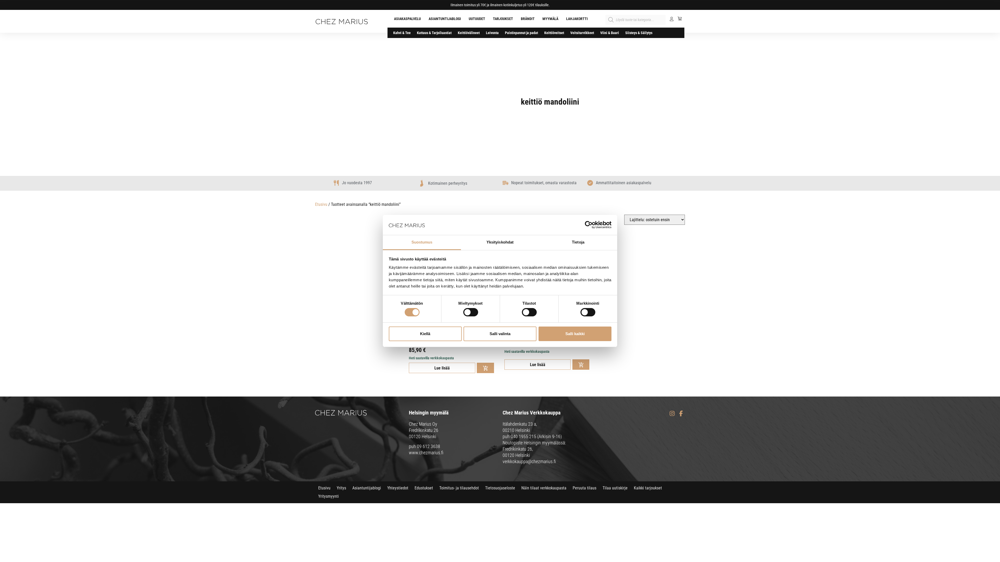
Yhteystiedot (397, 488)
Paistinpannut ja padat (521, 33)
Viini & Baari (609, 33)
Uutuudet (477, 19)
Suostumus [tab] (422, 242)
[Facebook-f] (681, 414)
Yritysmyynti (328, 496)
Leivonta (492, 33)
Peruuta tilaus (584, 488)
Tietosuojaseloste (500, 488)
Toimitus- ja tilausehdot (459, 488)
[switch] (470, 312)
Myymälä (550, 19)
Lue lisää (442, 368)
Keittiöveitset (554, 33)
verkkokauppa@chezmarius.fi (529, 461)
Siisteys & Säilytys (638, 33)
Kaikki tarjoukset (648, 488)
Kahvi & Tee (402, 33)
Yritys (341, 488)
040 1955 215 (523, 436)
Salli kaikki (575, 333)
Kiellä (425, 333)
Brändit (528, 19)
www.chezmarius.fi (426, 452)
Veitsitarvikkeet (582, 33)
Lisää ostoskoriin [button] (485, 368)
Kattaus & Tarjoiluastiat (434, 33)
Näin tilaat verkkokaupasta (543, 488)
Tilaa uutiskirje (615, 488)
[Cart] (678, 18)
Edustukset (424, 488)
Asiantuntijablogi (445, 19)
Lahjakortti (577, 19)
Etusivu (321, 204)
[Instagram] (672, 414)
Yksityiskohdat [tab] (500, 242)
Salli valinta (500, 333)
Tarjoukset (503, 19)
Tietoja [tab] (578, 242)
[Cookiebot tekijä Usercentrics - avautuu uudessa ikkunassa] (588, 225)
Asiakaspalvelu (407, 19)
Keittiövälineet (469, 33)
